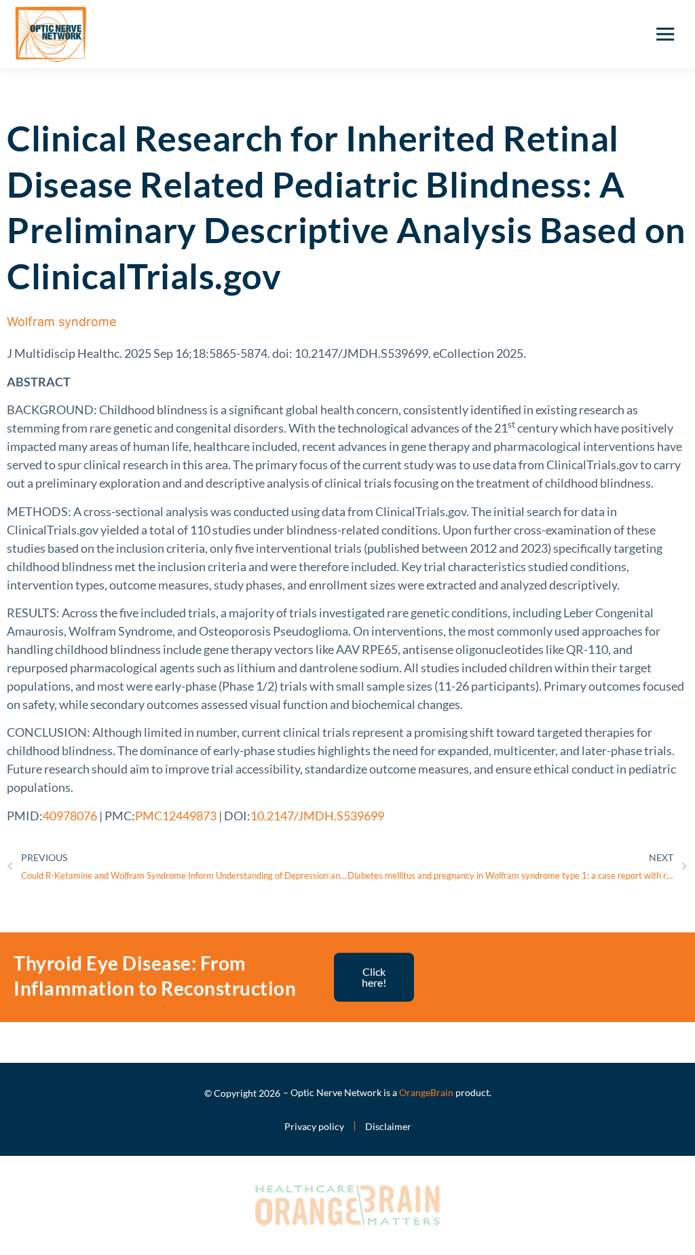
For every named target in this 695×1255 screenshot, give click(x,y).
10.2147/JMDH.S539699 (317, 815)
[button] (665, 34)
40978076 (70, 815)
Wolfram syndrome (61, 321)
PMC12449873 (176, 815)
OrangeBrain (426, 1092)
